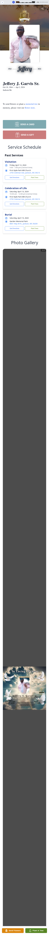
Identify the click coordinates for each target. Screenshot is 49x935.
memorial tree (32, 103)
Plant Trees (34, 177)
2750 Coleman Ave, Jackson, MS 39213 (25, 173)
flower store (30, 107)
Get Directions (14, 177)
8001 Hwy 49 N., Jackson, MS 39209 (23, 224)
